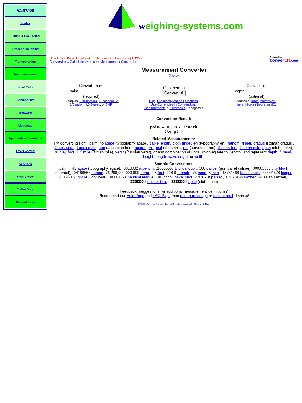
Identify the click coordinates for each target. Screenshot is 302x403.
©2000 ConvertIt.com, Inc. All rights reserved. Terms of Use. (173, 204)
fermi (144, 173)
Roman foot (227, 147)
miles (255, 101)
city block (280, 168)
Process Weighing (25, 48)
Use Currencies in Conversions (173, 104)
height (148, 156)
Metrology (25, 125)
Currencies (178, 108)
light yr (81, 177)
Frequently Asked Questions (177, 101)
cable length (160, 143)
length (161, 156)
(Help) (174, 75)
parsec (217, 177)
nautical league (140, 177)
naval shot (183, 177)
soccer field (157, 181)
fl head (285, 152)
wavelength (178, 156)
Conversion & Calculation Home (72, 61)
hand (202, 173)
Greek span (64, 147)
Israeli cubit (86, 147)
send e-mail (223, 196)
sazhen (250, 177)
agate (109, 143)
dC (273, 104)
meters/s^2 (268, 101)
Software (25, 112)
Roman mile (250, 147)
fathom (233, 143)
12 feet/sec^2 (108, 101)
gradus (259, 143)
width (198, 156)
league (286, 173)
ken (102, 147)
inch (215, 173)
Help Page (135, 196)
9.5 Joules (92, 104)
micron (140, 147)
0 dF (109, 104)
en (195, 143)
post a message (194, 196)
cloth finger (182, 143)
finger (246, 143)
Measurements (155, 108)
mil (151, 147)
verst (119, 152)
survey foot (64, 152)
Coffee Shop (25, 189)
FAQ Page (161, 196)
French (183, 173)
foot (161, 173)
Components (26, 99)
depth (272, 152)
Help (152, 101)
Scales (25, 23)
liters (240, 104)
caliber (212, 168)
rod (185, 147)
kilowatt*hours (255, 104)
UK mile (83, 152)
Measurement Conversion (118, 61)
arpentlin (146, 168)
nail (159, 147)
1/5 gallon (76, 104)
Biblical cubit (186, 168)
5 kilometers (88, 101)
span (266, 147)
